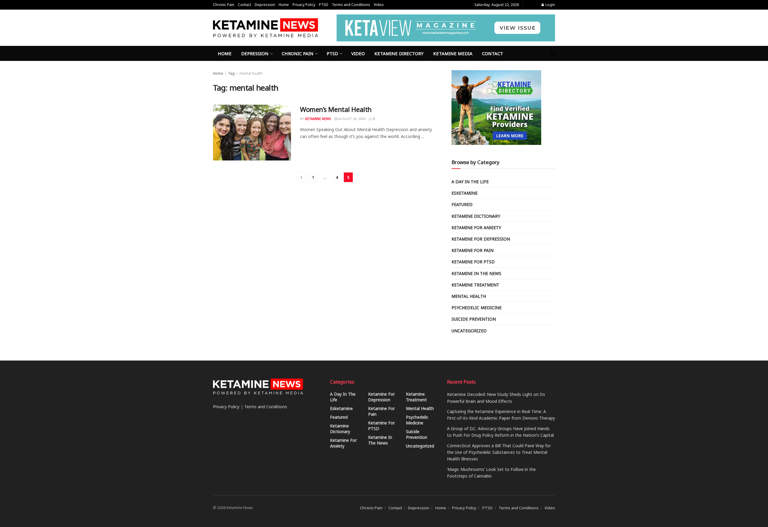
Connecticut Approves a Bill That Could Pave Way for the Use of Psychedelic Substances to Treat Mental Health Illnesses (499, 452)
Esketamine (465, 193)
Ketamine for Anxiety (476, 227)
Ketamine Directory (399, 53)
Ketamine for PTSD (473, 262)
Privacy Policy (303, 4)
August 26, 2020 (351, 118)
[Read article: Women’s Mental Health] (252, 132)
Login (549, 4)
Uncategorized (469, 331)
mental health (250, 73)
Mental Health (469, 296)
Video (379, 4)
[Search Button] (552, 53)
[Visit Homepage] (265, 27)
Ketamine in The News (476, 273)
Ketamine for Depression (481, 239)
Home (284, 4)
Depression (265, 4)
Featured (462, 204)
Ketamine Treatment (475, 285)
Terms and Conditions (351, 4)
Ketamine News (318, 118)
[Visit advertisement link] (446, 27)
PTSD (323, 4)
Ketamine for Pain (473, 250)
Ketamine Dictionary (476, 216)
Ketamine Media (452, 53)
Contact (244, 4)
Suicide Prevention (474, 319)
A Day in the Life (470, 181)
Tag (231, 73)
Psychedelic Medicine (477, 307)
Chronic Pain (223, 4)
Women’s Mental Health (336, 109)
